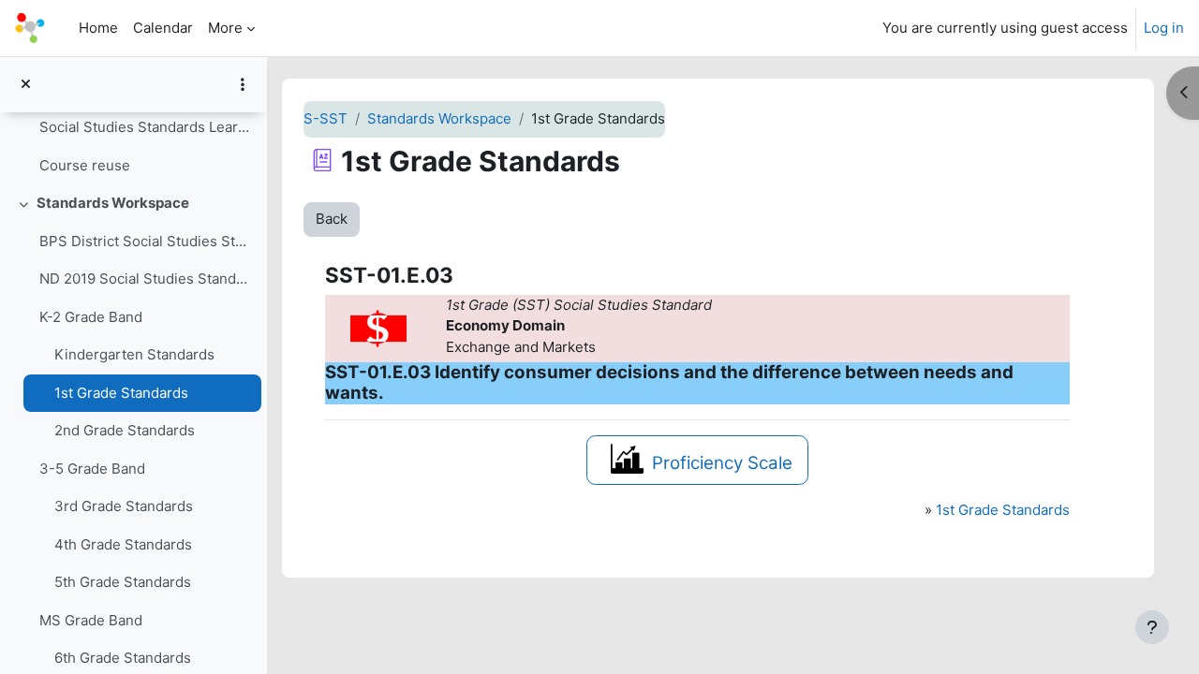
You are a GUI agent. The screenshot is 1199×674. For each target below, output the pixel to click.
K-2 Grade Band (90, 317)
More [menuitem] (225, 28)
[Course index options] (242, 84)
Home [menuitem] (98, 28)
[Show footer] (1152, 627)
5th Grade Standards (122, 582)
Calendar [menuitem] (163, 28)
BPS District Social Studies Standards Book (145, 241)
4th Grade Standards (123, 544)
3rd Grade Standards (123, 506)
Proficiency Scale (722, 463)
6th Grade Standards (122, 658)
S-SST (325, 118)
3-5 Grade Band (92, 468)
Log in (1164, 28)
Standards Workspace (113, 203)
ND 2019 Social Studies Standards (145, 278)
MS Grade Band (90, 620)
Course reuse (84, 165)
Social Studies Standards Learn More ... (145, 127)
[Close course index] (26, 84)
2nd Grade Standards (124, 430)
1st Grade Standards (121, 393)
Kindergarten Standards (134, 354)
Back (332, 218)
